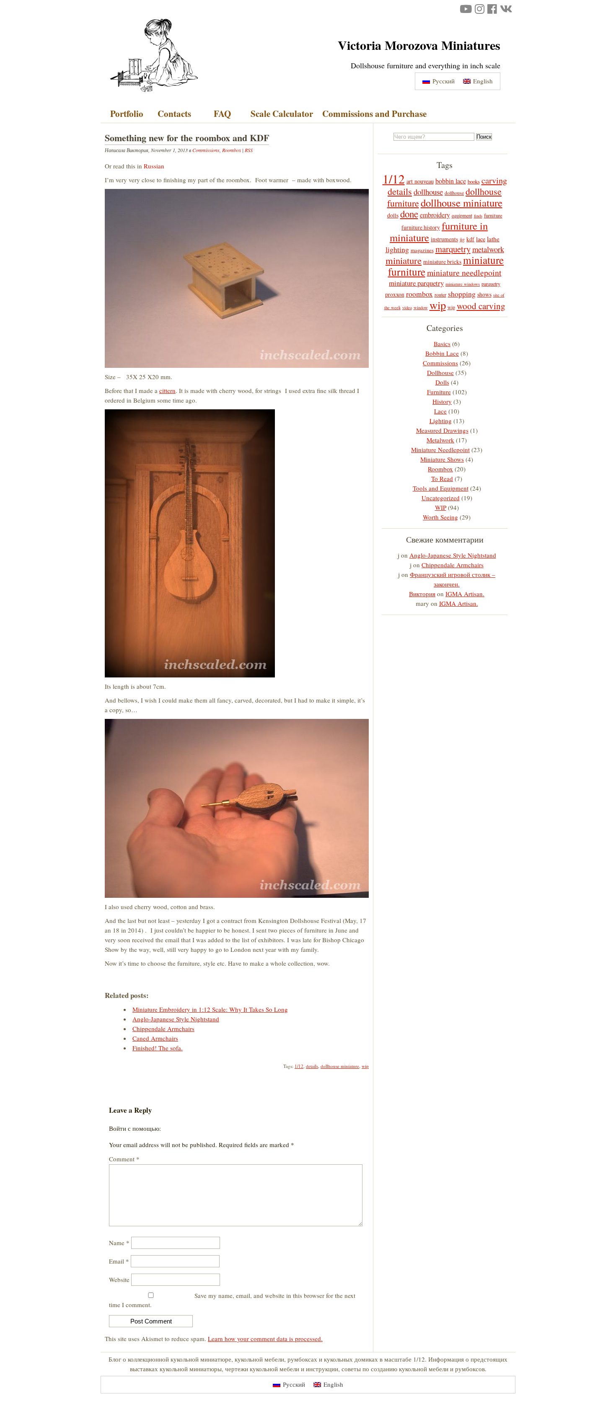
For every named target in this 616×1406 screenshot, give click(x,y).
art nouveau (420, 181)
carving (494, 180)
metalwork (488, 249)
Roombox (231, 150)
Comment (124, 1159)
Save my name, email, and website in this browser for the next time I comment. (232, 1300)
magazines (422, 250)
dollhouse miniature (340, 1066)
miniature (404, 260)
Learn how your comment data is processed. (265, 1338)
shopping (462, 294)
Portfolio (126, 113)
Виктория (422, 593)
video (407, 307)
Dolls (442, 382)
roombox (419, 294)
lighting (397, 249)
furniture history (420, 227)
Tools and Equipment (440, 488)
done (409, 213)
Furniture (439, 392)
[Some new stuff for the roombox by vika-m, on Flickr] (237, 365)
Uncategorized (441, 498)
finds (478, 216)
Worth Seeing (440, 517)
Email (119, 1261)
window (421, 307)
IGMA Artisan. (464, 593)
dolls (393, 215)
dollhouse (428, 191)
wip (365, 1066)
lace (480, 239)
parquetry (490, 283)
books (474, 181)
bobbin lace (450, 180)
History (442, 401)
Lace (440, 411)
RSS (249, 150)
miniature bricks (442, 262)
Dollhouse (440, 372)
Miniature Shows (442, 459)
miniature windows (462, 284)
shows (484, 294)
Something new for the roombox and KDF (187, 138)
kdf (470, 239)
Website (119, 1279)
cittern (167, 390)
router (440, 294)
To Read (442, 478)
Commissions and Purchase (374, 113)
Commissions (206, 150)
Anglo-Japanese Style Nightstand (452, 555)
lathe (493, 239)
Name (119, 1242)
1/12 (299, 1066)
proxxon (394, 294)
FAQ (222, 113)
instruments (444, 239)
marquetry (453, 249)
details (312, 1066)
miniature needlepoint (464, 272)
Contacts (174, 113)
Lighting (441, 420)
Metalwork (440, 440)
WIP (440, 507)
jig (462, 239)
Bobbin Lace (442, 353)
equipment (462, 215)
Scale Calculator (282, 113)
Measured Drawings (442, 430)
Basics (442, 343)
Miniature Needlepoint (440, 449)
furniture (493, 215)
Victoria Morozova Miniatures (419, 45)
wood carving (481, 306)
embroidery (435, 214)
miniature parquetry (416, 283)
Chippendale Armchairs (453, 565)
